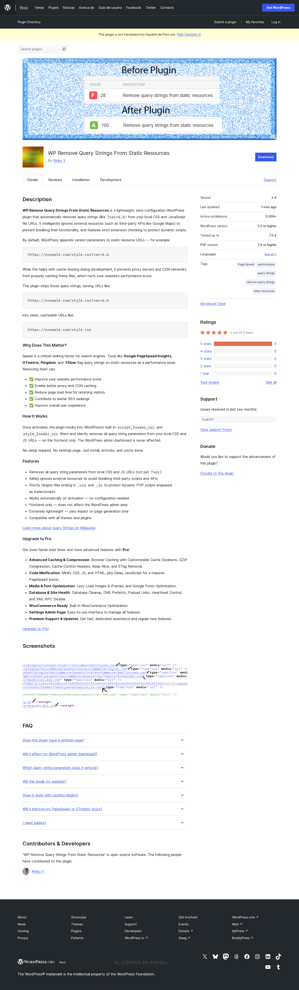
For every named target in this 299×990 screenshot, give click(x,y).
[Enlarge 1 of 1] (181, 659)
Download (266, 157)
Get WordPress (278, 7)
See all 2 (270, 254)
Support (270, 180)
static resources (264, 291)
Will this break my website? (44, 781)
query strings (266, 273)
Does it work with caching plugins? (50, 795)
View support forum (216, 429)
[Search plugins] (64, 49)
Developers (133, 931)
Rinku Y (59, 160)
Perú (62, 962)
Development (110, 180)
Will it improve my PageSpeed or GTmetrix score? (62, 809)
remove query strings (260, 282)
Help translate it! (189, 34)
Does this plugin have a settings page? (53, 740)
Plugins (76, 931)
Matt (237, 924)
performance (266, 264)
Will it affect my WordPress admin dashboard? (60, 754)
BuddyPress (242, 938)
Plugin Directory (29, 22)
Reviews (55, 180)
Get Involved (188, 917)
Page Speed (246, 264)
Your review (209, 382)
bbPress (240, 931)
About (22, 917)
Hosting (23, 931)
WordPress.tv (136, 938)
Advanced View (213, 303)
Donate (186, 931)
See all (271, 382)
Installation (81, 180)
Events (183, 924)
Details (32, 180)
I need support (34, 823)
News (22, 924)
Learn (129, 917)
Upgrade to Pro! (36, 629)
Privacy (23, 938)
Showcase (78, 917)
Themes (77, 924)
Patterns (77, 938)
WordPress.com (245, 917)
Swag (184, 938)
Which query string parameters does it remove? (60, 768)
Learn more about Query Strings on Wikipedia (59, 528)
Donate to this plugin (217, 473)
